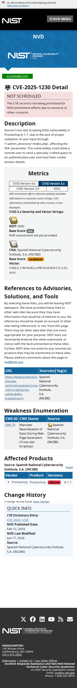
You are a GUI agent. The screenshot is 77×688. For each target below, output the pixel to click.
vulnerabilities (17, 76)
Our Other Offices (46, 660)
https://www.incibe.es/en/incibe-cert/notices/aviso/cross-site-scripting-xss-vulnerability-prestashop (21, 387)
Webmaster (9, 660)
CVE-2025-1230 (17, 520)
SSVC (57, 189)
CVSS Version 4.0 (24, 183)
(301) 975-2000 (12, 654)
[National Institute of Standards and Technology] (27, 632)
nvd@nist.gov (13, 362)
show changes (41, 501)
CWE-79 (10, 425)
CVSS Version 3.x (53, 183)
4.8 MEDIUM (35, 259)
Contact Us (25, 660)
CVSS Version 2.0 (27, 189)
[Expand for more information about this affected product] (8, 482)
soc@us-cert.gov (65, 672)
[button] (60, 18)
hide (69, 467)
